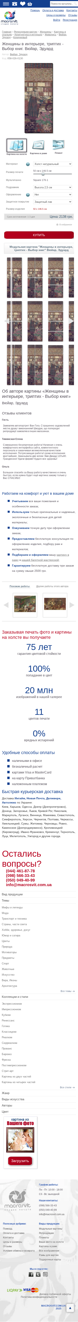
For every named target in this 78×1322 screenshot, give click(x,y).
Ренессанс (8, 1020)
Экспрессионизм (12, 1003)
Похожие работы (20, 586)
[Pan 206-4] (55, 277)
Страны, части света (14, 924)
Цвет (5, 1111)
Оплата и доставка (53, 10)
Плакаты (44, 1237)
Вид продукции (12, 894)
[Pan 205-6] (34, 365)
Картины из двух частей (16, 1076)
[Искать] (75, 4)
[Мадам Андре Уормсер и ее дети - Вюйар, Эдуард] (25, 605)
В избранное (65, 224)
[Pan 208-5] (55, 365)
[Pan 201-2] (14, 321)
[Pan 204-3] (34, 321)
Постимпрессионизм (14, 1065)
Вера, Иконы (9, 980)
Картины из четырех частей (18, 1082)
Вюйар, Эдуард (18, 54)
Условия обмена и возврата (19, 1250)
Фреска (6, 1059)
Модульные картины (50, 1228)
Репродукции (46, 1233)
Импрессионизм (11, 1009)
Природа (7, 946)
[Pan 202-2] (14, 365)
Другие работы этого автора (52, 586)
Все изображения (49, 1250)
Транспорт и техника (14, 918)
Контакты (71, 10)
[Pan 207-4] (55, 321)
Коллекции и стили (15, 996)
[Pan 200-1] (14, 277)
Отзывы (72, 15)
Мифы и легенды (12, 907)
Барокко (7, 1054)
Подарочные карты (50, 1259)
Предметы (8, 957)
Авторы (7, 1105)
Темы (5, 900)
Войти (56, 20)
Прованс (7, 1048)
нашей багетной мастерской (40, 560)
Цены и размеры (56, 15)
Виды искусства (13, 1099)
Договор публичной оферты (55, 1294)
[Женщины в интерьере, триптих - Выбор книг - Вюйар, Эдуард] (39, 98)
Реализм (7, 1037)
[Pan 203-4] (34, 277)
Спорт (5, 963)
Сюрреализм (9, 1042)
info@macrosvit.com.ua (29, 885)
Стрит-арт (8, 1070)
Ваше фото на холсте (51, 1242)
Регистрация (70, 20)
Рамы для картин (49, 1255)
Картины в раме (48, 1246)
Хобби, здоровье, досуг (16, 929)
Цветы (6, 941)
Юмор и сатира (11, 935)
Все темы (66, 991)
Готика (6, 1026)
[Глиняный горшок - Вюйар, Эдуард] (55, 605)
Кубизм (6, 1014)
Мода (5, 913)
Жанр (5, 1093)
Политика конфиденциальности (39, 1297)
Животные (8, 969)
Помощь (35, 10)
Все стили (65, 1087)
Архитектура (9, 985)
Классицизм (9, 1031)
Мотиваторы (9, 952)
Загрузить (20, 1161)
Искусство (8, 974)
